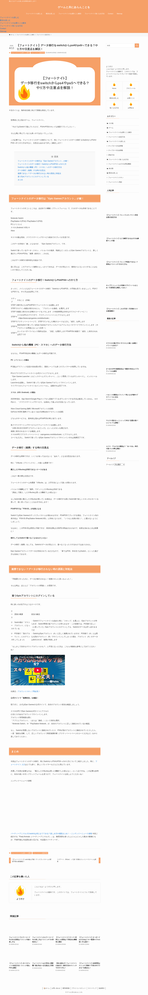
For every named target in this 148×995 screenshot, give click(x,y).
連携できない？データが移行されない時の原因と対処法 (39, 173)
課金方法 (111, 155)
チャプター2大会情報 (115, 146)
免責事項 (101, 988)
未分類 (111, 168)
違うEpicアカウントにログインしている (33, 176)
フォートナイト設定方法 (37, 52)
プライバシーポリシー (79, 988)
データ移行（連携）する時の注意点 (31, 170)
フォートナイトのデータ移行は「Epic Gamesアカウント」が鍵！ (43, 161)
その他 (111, 123)
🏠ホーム (47, 988)
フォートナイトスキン (116, 177)
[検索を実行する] (137, 45)
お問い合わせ (56, 988)
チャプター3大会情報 (115, 150)
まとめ (20, 180)
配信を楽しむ (113, 173)
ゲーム (111, 128)
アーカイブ (110, 464)
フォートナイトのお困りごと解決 (20, 52)
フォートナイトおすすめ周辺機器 (119, 164)
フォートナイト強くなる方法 (118, 159)
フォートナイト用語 (115, 182)
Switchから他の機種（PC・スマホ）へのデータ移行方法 (40, 167)
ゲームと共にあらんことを (74, 7)
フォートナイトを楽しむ (117, 141)
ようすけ (20, 899)
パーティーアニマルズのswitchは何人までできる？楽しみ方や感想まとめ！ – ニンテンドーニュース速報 (51, 833)
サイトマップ (92, 988)
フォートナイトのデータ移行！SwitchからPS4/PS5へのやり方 (42, 164)
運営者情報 (66, 988)
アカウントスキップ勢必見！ (29, 691)
